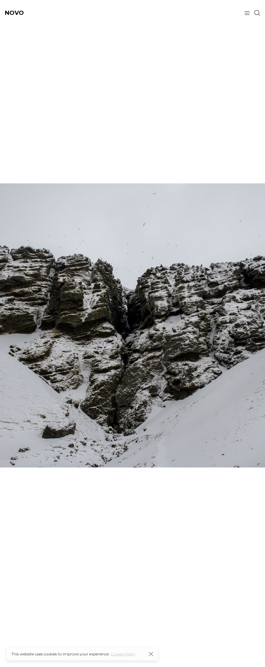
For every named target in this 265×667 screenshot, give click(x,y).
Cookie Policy (123, 654)
